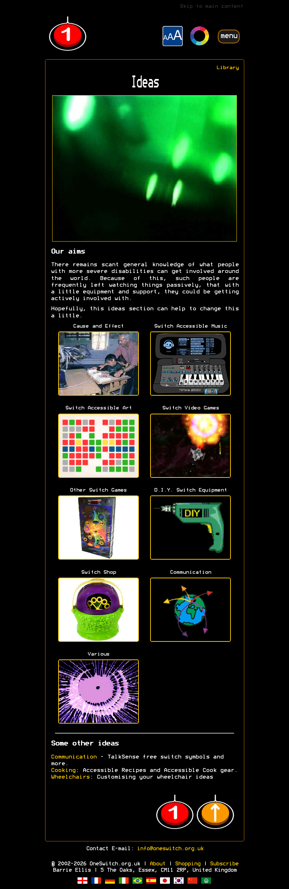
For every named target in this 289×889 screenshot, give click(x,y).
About (157, 863)
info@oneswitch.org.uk (170, 848)
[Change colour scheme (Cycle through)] (200, 37)
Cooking (63, 770)
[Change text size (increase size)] (173, 37)
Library (227, 68)
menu (228, 36)
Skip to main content (211, 6)
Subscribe (224, 863)
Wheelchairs (70, 777)
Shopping (187, 863)
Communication (74, 757)
